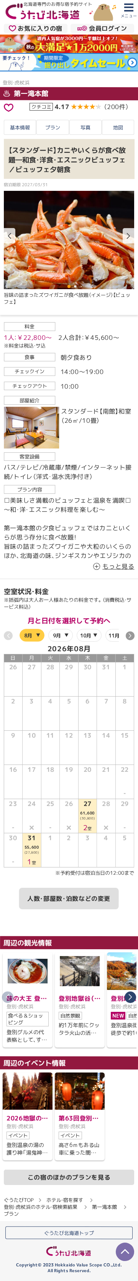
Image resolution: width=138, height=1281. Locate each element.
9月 (57, 635)
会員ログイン (108, 28)
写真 (85, 127)
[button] (128, 235)
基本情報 (20, 127)
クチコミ (41, 106)
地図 (118, 127)
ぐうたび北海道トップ (69, 1232)
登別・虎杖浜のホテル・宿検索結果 (40, 1206)
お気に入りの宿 (40, 28)
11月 (114, 635)
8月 (28, 635)
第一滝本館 (30, 93)
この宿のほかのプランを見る (69, 1177)
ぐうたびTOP (18, 1199)
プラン (52, 127)
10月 (85, 635)
